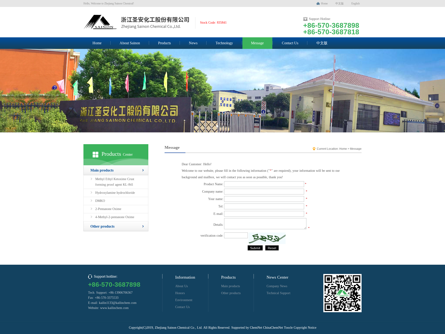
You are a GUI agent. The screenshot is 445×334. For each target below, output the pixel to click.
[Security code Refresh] (267, 238)
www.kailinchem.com (114, 308)
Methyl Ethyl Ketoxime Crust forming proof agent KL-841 (114, 181)
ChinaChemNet (273, 327)
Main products (102, 170)
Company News (277, 286)
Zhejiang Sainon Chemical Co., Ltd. (179, 327)
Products (164, 43)
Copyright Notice (305, 327)
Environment (183, 300)
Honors (180, 293)
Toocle (288, 327)
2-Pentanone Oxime (108, 209)
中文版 (339, 3)
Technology (224, 43)
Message (257, 43)
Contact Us (290, 43)
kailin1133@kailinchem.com (118, 303)
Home (324, 3)
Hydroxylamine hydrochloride (115, 192)
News (193, 43)
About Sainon (130, 43)
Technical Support (278, 293)
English (355, 3)
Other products (102, 226)
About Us (181, 286)
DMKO (100, 201)
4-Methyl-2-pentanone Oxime (114, 217)
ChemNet (256, 327)
